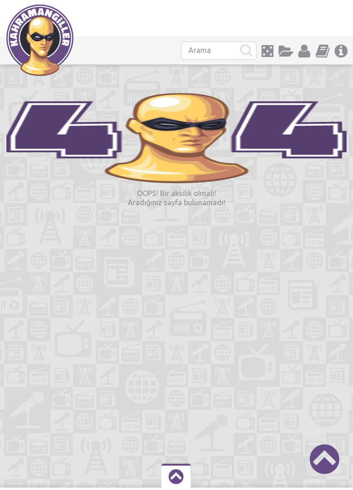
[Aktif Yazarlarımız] (304, 51)
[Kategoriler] (286, 51)
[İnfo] (341, 51)
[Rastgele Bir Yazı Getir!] (267, 51)
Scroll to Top (324, 459)
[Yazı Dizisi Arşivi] (322, 51)
